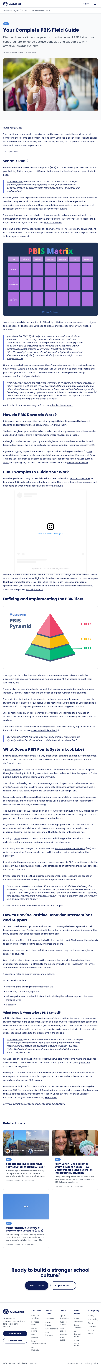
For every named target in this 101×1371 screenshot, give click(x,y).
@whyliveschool (15, 181)
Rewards (79, 455)
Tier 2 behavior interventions (18, 967)
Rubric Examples (78, 1326)
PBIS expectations (29, 197)
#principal (49, 187)
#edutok (29, 187)
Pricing (91, 1315)
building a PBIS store (77, 462)
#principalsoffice (55, 355)
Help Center (63, 1329)
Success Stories (63, 1323)
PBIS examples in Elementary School (50, 574)
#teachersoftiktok (16, 355)
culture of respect (24, 842)
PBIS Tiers (38, 675)
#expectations (32, 1049)
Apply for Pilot (63, 1285)
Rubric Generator (78, 1320)
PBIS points (8, 421)
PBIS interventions (49, 950)
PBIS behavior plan (28, 790)
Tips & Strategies (11, 10)
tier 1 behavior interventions (44, 712)
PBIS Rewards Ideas (77, 1334)
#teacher (23, 740)
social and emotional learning (70, 848)
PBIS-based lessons (79, 862)
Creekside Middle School (44, 730)
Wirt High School (34, 589)
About (91, 1323)
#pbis (58, 187)
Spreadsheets (52, 1328)
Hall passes (34, 1336)
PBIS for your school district (27, 1090)
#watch (39, 187)
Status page (91, 1331)
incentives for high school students (38, 578)
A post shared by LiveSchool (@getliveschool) (51, 568)
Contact (92, 1326)
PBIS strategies (69, 679)
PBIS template (88, 1072)
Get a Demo (15, 1333)
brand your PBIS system (15, 482)
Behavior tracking (35, 1317)
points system (12, 769)
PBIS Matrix (24, 236)
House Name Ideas (76, 1343)
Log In (86, 3)
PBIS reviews (35, 1080)
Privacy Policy (91, 1363)
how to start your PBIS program (34, 232)
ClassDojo (50, 1318)
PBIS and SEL (51, 1097)
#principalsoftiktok (35, 355)
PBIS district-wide (53, 222)
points (17, 838)
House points (34, 1329)
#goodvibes (35, 740)
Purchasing (93, 1319)
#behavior (18, 1049)
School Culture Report (61, 405)
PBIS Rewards (49, 1333)
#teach (21, 187)
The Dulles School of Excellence (64, 832)
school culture (59, 208)
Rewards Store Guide (63, 1337)
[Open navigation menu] (95, 4)
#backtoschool (74, 352)
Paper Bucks (48, 1323)
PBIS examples (90, 578)
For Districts (35, 1348)
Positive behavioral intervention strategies (48, 930)
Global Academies (49, 818)
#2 (33, 336)
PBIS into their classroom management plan (44, 875)
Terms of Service (74, 1363)
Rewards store (35, 1323)
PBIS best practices (80, 478)
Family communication (38, 1342)
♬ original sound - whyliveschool (59, 740)
